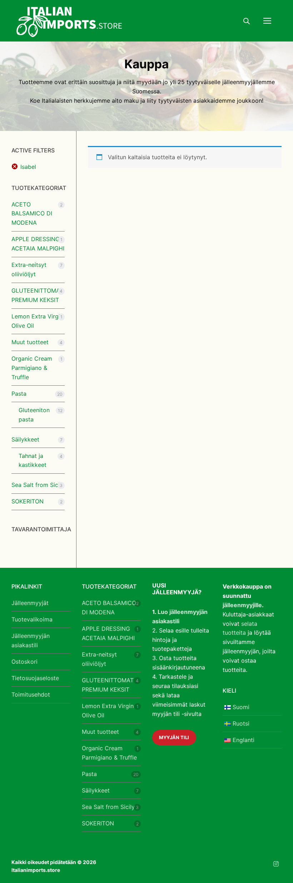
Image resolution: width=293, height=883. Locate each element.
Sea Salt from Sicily (37, 484)
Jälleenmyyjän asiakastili (30, 640)
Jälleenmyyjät (30, 602)
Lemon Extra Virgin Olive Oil (37, 321)
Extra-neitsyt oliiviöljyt (28, 269)
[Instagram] (276, 863)
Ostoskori (24, 661)
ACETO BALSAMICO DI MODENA (31, 213)
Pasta (18, 393)
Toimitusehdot (30, 694)
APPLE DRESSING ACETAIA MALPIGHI (37, 243)
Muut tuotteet (30, 342)
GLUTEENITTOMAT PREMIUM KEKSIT (37, 295)
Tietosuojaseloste (35, 678)
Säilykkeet (25, 439)
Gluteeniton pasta (34, 414)
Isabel (28, 166)
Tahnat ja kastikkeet (32, 460)
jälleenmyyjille (242, 605)
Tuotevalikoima (32, 619)
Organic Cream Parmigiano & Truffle (31, 368)
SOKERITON (27, 501)
